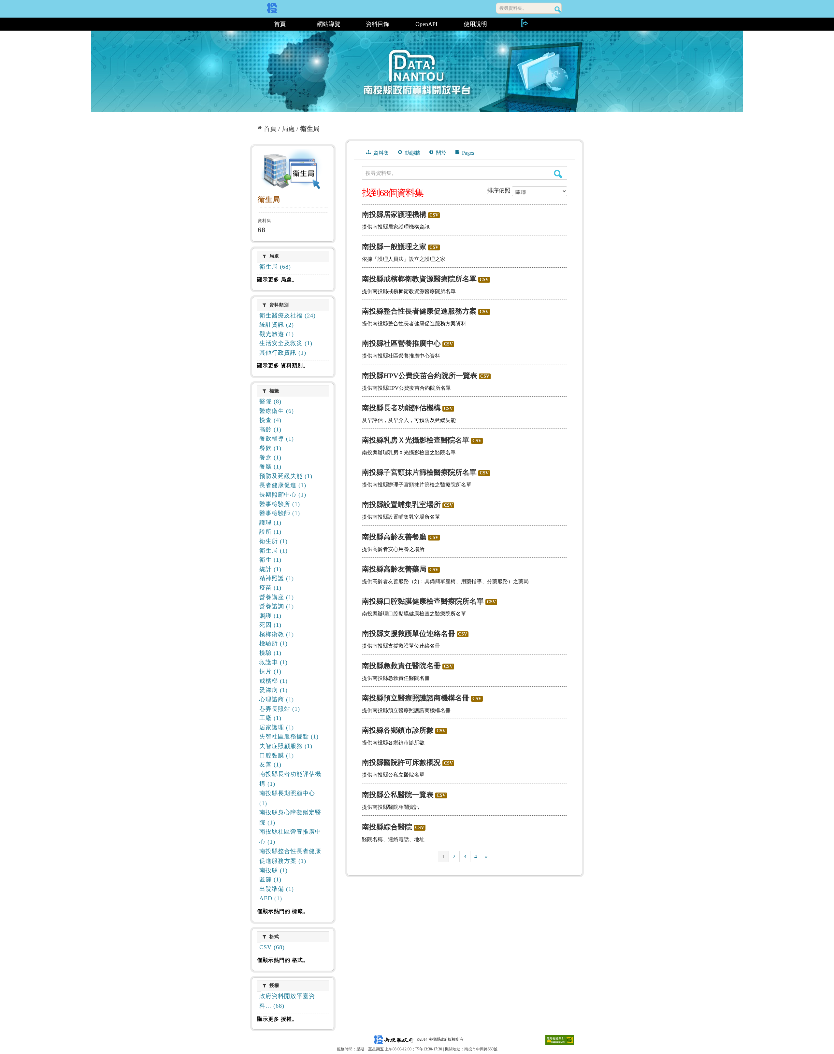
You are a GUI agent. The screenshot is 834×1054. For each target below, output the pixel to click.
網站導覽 (328, 24)
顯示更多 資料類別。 (283, 365)
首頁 (280, 24)
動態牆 (411, 153)
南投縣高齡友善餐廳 (394, 537)
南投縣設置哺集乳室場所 (401, 504)
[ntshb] (293, 170)
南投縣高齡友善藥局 (394, 569)
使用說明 (475, 24)
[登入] (524, 23)
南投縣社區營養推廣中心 (401, 343)
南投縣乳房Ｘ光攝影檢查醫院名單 (415, 440)
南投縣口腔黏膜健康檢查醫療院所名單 (423, 601)
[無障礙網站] (559, 1039)
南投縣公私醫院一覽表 (398, 795)
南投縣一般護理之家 (394, 247)
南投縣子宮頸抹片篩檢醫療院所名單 (419, 472)
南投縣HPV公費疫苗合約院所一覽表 (419, 376)
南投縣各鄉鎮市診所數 (398, 730)
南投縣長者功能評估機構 (401, 408)
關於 (440, 153)
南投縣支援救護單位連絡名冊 (408, 633)
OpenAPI (426, 24)
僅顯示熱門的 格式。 (283, 960)
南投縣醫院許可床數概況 (401, 762)
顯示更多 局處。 (277, 279)
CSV (434, 215)
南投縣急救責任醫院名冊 (401, 666)
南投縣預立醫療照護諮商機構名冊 (415, 698)
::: (253, 24)
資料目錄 (377, 24)
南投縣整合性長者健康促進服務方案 (419, 311)
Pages (467, 153)
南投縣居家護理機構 (394, 214)
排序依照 (498, 190)
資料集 (380, 153)
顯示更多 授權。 (277, 1019)
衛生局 (310, 128)
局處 (288, 128)
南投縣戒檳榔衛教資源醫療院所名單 (419, 279)
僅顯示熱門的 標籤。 (283, 911)
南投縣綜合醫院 (387, 827)
